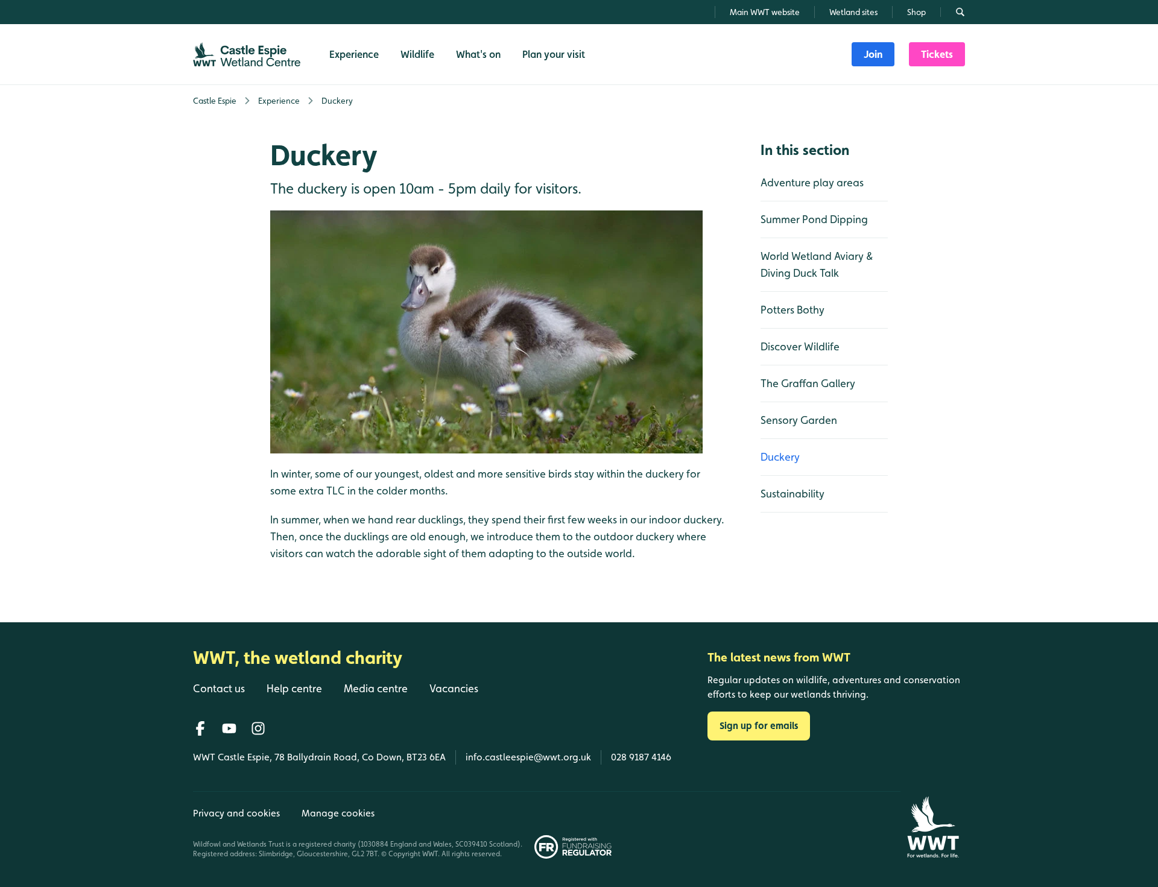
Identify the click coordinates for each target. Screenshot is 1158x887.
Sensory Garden (799, 420)
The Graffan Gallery (808, 383)
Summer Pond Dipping (814, 219)
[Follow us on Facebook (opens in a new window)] (200, 728)
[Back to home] (932, 827)
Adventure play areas (812, 182)
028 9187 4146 (641, 757)
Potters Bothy (792, 309)
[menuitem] (873, 54)
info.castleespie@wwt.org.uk (528, 757)
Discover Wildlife (800, 346)
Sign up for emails (759, 725)
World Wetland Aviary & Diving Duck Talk (817, 264)
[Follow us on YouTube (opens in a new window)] (229, 728)
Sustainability (792, 493)
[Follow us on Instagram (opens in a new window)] (258, 728)
